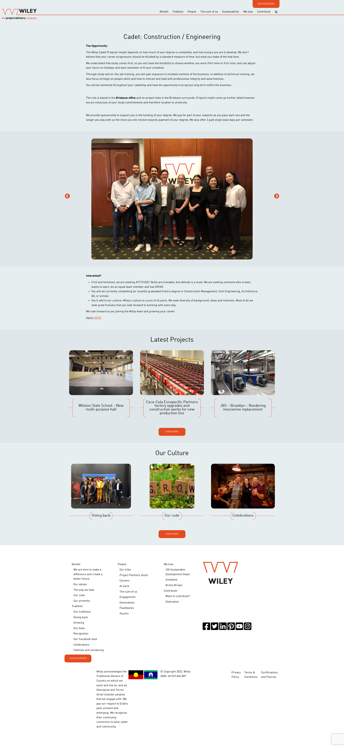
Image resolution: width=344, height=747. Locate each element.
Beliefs (164, 11)
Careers (125, 580)
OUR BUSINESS (266, 4)
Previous (67, 196)
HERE (97, 318)
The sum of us (209, 11)
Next (277, 196)
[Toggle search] (276, 12)
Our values (80, 584)
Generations (127, 602)
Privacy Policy (236, 675)
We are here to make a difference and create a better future (87, 574)
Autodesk (171, 579)
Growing (78, 622)
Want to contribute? (178, 596)
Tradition (177, 11)
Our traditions (82, 611)
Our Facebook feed (85, 639)
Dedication (172, 601)
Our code (79, 595)
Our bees (79, 628)
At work (124, 586)
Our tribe (125, 569)
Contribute (263, 11)
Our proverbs (81, 601)
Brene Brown (174, 585)
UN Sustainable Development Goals (178, 572)
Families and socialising (88, 650)
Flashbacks (127, 608)
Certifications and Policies (269, 675)
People (192, 11)
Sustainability (230, 11)
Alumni (124, 613)
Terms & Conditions (250, 675)
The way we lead (83, 590)
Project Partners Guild (134, 575)
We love (248, 11)
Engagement (127, 597)
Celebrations (81, 644)
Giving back (80, 617)
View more (172, 432)
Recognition (80, 633)
